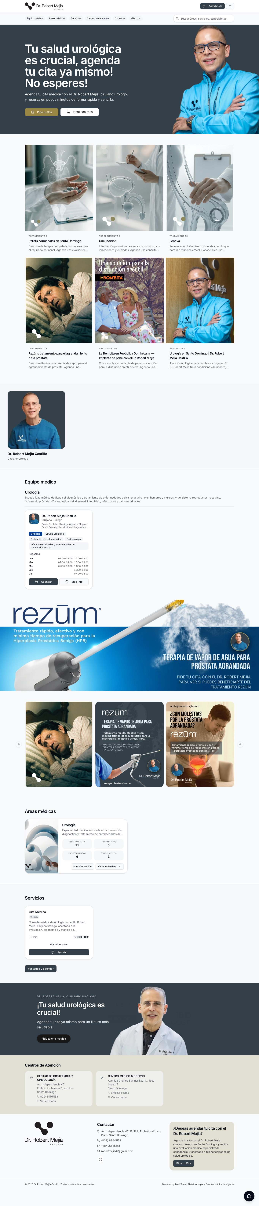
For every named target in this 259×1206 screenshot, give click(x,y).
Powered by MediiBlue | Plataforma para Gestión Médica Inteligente (198, 1184)
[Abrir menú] (230, 6)
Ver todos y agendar (40, 968)
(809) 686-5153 (83, 112)
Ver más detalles (107, 866)
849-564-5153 (120, 1092)
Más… (134, 18)
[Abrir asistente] (249, 1196)
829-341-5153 (49, 1096)
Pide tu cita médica (54, 1038)
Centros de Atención (98, 18)
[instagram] (100, 1159)
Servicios (76, 18)
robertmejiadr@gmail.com (117, 1151)
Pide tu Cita (44, 112)
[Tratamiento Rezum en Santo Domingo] (129, 744)
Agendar (62, 952)
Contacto (120, 18)
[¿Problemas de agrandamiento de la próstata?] (200, 744)
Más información (82, 866)
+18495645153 (110, 1145)
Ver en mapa (48, 1101)
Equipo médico (35, 18)
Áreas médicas (57, 18)
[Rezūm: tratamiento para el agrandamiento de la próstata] (59, 744)
